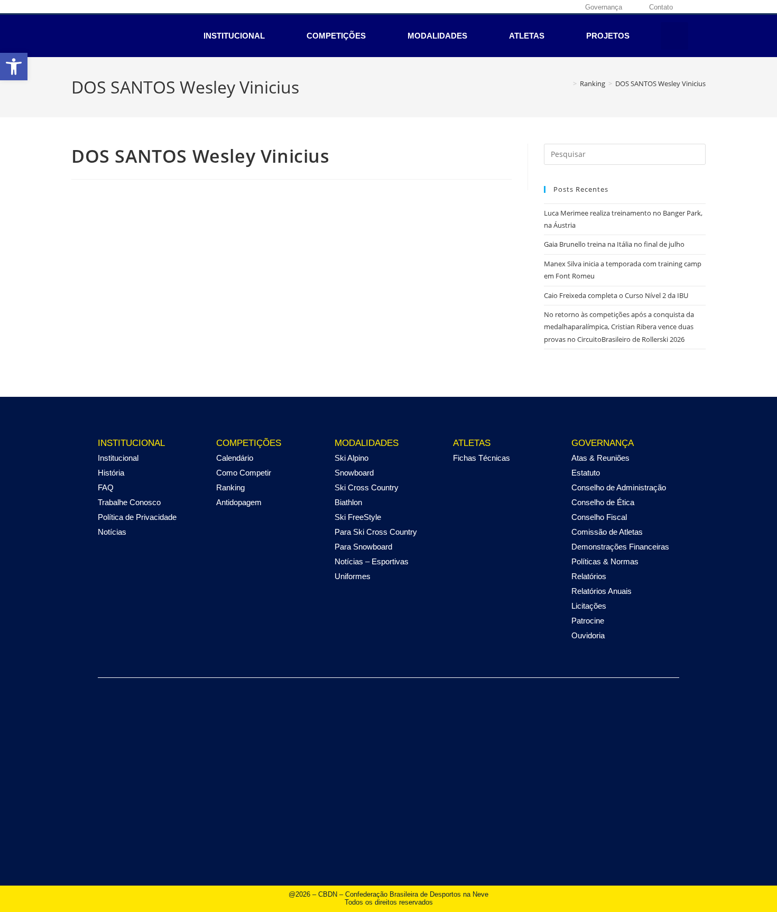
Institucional (234, 35)
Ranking (230, 487)
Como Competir (243, 472)
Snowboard (354, 472)
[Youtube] (551, 7)
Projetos (608, 35)
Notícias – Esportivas (372, 561)
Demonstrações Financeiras (620, 546)
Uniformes (353, 576)
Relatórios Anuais (601, 591)
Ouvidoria (588, 635)
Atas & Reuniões (600, 457)
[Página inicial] (567, 83)
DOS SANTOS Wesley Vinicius (660, 83)
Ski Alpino (351, 457)
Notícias (112, 531)
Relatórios (588, 576)
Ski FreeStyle (358, 517)
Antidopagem (239, 502)
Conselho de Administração (618, 487)
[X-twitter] (534, 7)
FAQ (106, 487)
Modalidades (437, 35)
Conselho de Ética (602, 502)
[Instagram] (518, 7)
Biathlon (348, 502)
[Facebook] (501, 7)
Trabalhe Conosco (129, 502)
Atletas (526, 35)
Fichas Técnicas (481, 457)
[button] (674, 36)
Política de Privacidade (137, 517)
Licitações (588, 605)
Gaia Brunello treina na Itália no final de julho (614, 244)
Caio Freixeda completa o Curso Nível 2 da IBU (616, 295)
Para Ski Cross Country (376, 531)
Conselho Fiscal (599, 517)
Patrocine (587, 620)
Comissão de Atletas (607, 531)
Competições (336, 35)
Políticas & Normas (605, 561)
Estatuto (585, 472)
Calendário (234, 457)
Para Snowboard (363, 546)
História (111, 472)
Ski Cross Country (367, 487)
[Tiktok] (567, 7)
